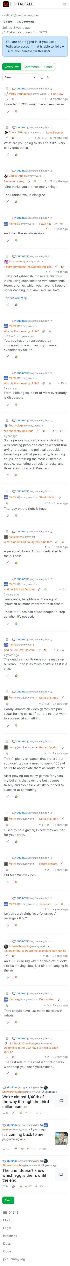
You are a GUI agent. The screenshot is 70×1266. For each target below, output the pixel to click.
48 (8, 1148)
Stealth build (47, 497)
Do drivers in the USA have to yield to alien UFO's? (31, 1049)
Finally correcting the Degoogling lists (28, 266)
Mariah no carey (14, 181)
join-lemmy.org (14, 1259)
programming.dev (13, 1139)
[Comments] (61, 1100)
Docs (7, 1243)
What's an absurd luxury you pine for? (28, 541)
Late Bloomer (54, 132)
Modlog (8, 1220)
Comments (31, 67)
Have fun (45, 223)
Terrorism (45, 904)
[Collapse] (7, 89)
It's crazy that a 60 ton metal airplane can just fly (35, 950)
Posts (48, 67)
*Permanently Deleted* (18, 430)
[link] (13, 99)
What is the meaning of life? (21, 331)
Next (8, 1200)
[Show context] (7, 99)
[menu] (64, 4)
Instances (10, 1236)
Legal (7, 1228)
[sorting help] (42, 77)
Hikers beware (48, 863)
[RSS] (48, 77)
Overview (12, 67)
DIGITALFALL (21, 4)
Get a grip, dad (48, 697)
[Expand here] (61, 1138)
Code (7, 1251)
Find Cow (57, 93)
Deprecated (46, 999)
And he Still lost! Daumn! (19, 589)
